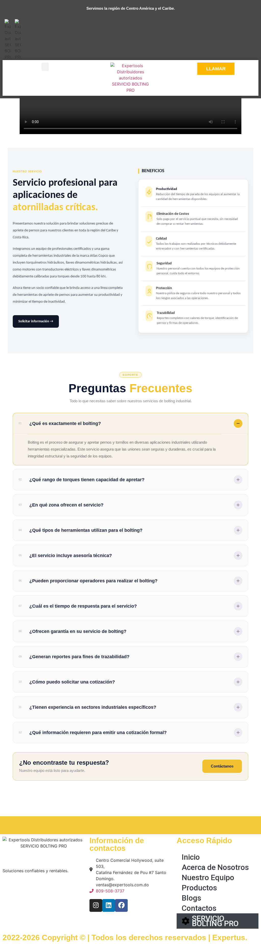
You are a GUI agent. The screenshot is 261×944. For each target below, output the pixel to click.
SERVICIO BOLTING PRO (215, 921)
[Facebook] (121, 905)
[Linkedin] (108, 905)
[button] (45, 67)
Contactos (199, 908)
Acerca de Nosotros (215, 867)
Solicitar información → (35, 321)
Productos (199, 887)
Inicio (191, 857)
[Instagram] (95, 905)
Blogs (191, 897)
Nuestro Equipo (208, 877)
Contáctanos (222, 766)
